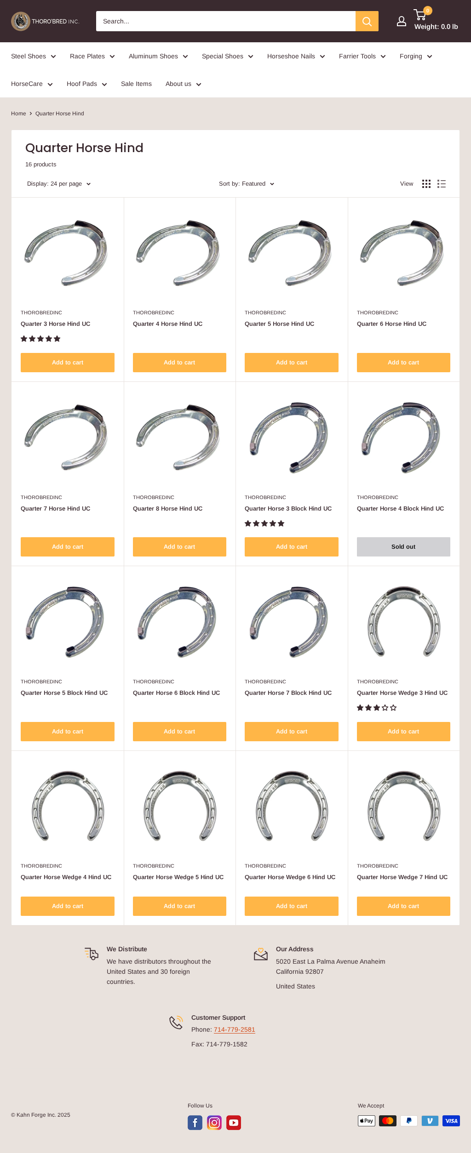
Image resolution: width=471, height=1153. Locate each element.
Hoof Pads (82, 83)
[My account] (401, 21)
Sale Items (136, 83)
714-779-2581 (234, 1029)
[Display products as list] (441, 184)
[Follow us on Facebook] (195, 1122)
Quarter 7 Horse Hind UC (55, 508)
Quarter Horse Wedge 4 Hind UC (66, 877)
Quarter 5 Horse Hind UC (279, 323)
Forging (411, 56)
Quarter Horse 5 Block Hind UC (64, 692)
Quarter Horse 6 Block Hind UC (176, 692)
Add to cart (67, 362)
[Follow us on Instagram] (214, 1122)
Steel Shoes (28, 56)
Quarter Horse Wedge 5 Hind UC (178, 877)
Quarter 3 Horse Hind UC (55, 323)
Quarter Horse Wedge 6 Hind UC (290, 877)
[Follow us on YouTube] (233, 1122)
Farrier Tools (357, 56)
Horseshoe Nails (291, 56)
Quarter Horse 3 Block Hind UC (288, 508)
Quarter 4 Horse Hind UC (167, 323)
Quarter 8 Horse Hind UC (167, 508)
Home (18, 113)
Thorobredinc (41, 312)
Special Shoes (222, 56)
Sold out (403, 546)
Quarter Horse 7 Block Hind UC (288, 692)
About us (178, 83)
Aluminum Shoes (153, 56)
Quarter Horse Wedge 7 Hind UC (402, 877)
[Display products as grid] (426, 184)
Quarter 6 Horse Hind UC (391, 323)
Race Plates (87, 56)
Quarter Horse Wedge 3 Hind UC (402, 692)
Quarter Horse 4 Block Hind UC (400, 508)
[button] (41, 338)
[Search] (367, 21)
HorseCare (27, 83)
